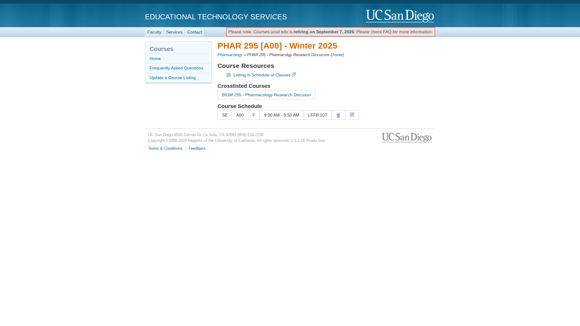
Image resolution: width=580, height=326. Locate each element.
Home (155, 58)
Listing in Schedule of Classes (262, 74)
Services (174, 32)
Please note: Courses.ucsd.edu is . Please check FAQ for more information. (330, 31)
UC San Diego (400, 16)
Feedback (197, 148)
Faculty (154, 32)
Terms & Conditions (165, 148)
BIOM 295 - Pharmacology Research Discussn (266, 94)
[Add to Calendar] (352, 115)
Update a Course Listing (173, 77)
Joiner (337, 55)
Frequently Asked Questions (176, 68)
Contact (194, 32)
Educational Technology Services (216, 17)
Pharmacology (230, 55)
